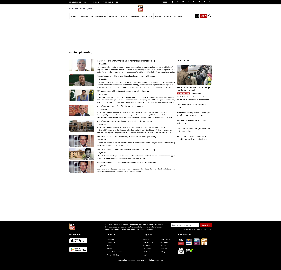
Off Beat (164, 248)
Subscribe (206, 225)
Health (145, 255)
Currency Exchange (110, 2)
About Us (110, 245)
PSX (85, 2)
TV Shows (164, 242)
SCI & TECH (147, 16)
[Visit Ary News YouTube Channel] (193, 2)
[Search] (209, 16)
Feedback (110, 239)
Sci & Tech (147, 248)
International (148, 242)
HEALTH (167, 16)
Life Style (146, 252)
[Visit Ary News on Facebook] (172, 2)
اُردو (197, 16)
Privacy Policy (207, 229)
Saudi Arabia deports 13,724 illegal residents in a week (193, 89)
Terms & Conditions (114, 252)
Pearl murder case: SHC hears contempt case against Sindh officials (126, 162)
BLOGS (158, 16)
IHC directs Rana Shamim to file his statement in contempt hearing (126, 61)
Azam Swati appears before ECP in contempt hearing (120, 106)
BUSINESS (113, 16)
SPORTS (124, 16)
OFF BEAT (178, 16)
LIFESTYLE (135, 16)
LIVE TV (204, 16)
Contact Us (111, 242)
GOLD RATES (94, 2)
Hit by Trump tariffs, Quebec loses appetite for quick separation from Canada (192, 139)
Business (146, 245)
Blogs (163, 252)
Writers (109, 248)
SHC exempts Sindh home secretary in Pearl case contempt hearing (126, 136)
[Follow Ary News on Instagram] (188, 2)
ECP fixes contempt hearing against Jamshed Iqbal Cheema (123, 91)
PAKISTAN (84, 16)
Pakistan (146, 239)
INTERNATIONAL (98, 16)
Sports (163, 245)
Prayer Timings (75, 2)
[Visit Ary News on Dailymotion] (199, 2)
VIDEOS (164, 2)
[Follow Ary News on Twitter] (183, 2)
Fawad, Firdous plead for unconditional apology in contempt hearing (126, 76)
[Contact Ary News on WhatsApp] (178, 2)
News (183, 61)
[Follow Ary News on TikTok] (204, 2)
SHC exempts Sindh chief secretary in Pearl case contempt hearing (126, 149)
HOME (73, 16)
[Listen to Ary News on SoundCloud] (209, 2)
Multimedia (165, 239)
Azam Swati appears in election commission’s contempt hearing (124, 121)
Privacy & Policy (113, 255)
